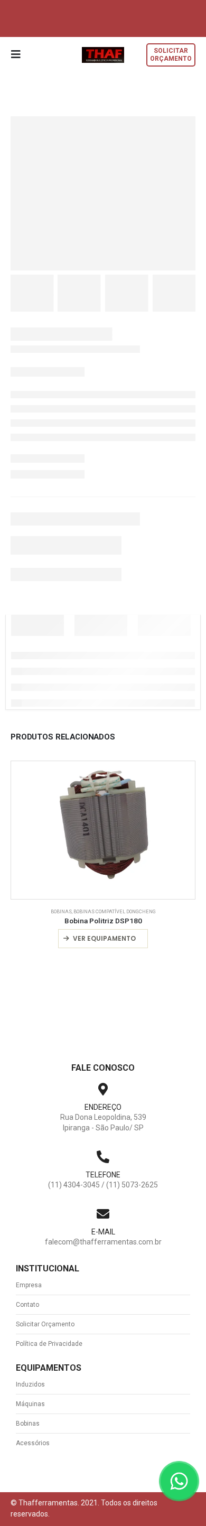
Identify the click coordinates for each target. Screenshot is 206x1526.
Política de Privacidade (49, 1343)
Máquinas (30, 1404)
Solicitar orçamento (171, 54)
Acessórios (33, 1443)
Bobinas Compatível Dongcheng (114, 911)
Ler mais (107, 938)
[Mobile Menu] (19, 54)
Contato (27, 1304)
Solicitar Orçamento (45, 1324)
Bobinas (61, 911)
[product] (103, 830)
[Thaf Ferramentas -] (103, 54)
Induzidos (30, 1384)
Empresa (29, 1285)
